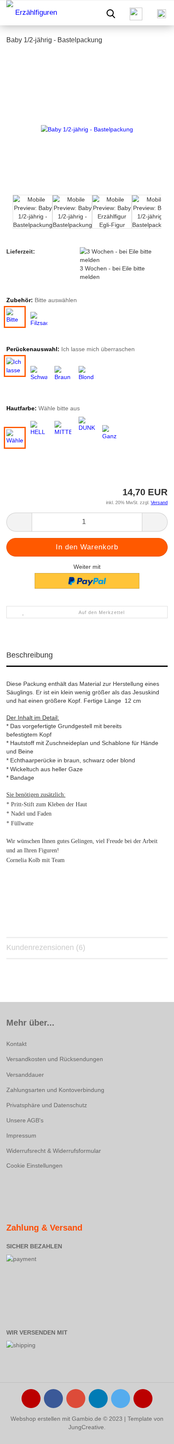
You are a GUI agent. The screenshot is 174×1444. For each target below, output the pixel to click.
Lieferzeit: (20, 251)
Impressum (21, 1135)
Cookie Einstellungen (34, 1165)
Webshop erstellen (35, 1418)
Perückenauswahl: (70, 349)
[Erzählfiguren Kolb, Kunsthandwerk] (29, 13)
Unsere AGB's (25, 1120)
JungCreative (86, 1427)
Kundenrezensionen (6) (45, 947)
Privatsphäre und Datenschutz (46, 1105)
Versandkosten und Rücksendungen (54, 1059)
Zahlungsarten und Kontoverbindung (55, 1089)
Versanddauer (25, 1074)
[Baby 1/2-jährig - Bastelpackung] (87, 129)
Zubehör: (41, 300)
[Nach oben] (150, 1431)
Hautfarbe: (43, 408)
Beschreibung (29, 655)
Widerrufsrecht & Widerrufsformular (53, 1150)
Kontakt (16, 1043)
